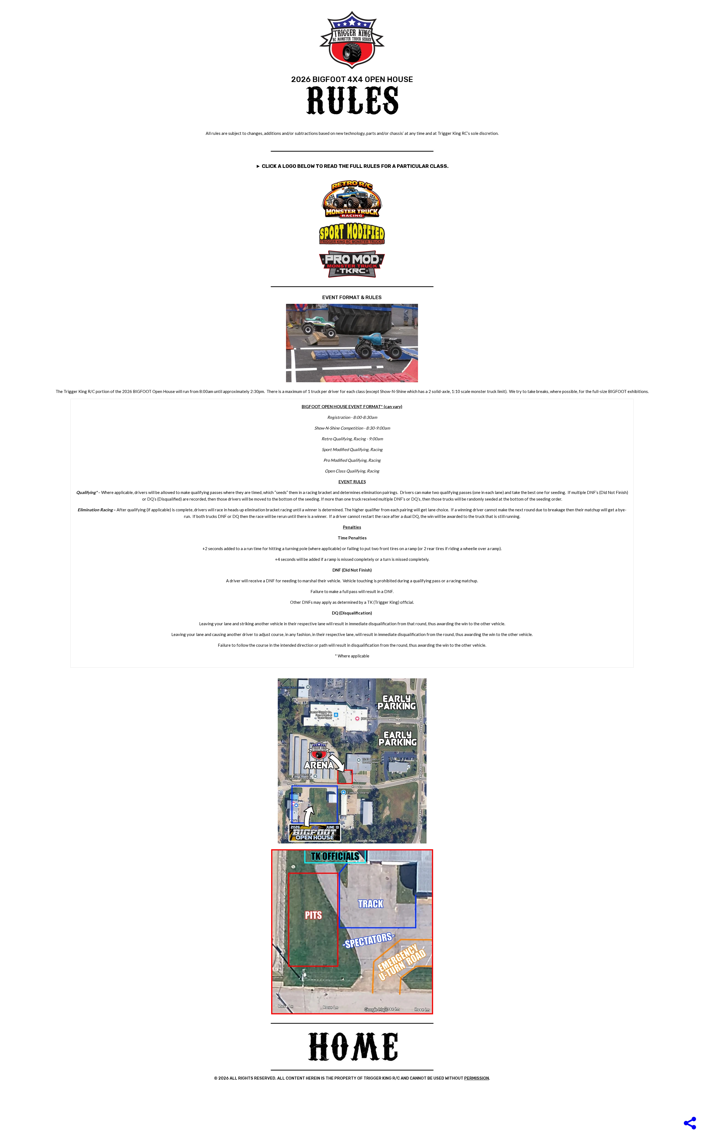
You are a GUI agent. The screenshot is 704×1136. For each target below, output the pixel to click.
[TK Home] (352, 1060)
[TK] (352, 40)
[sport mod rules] (352, 243)
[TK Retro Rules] (352, 219)
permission (476, 1078)
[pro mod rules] (352, 276)
